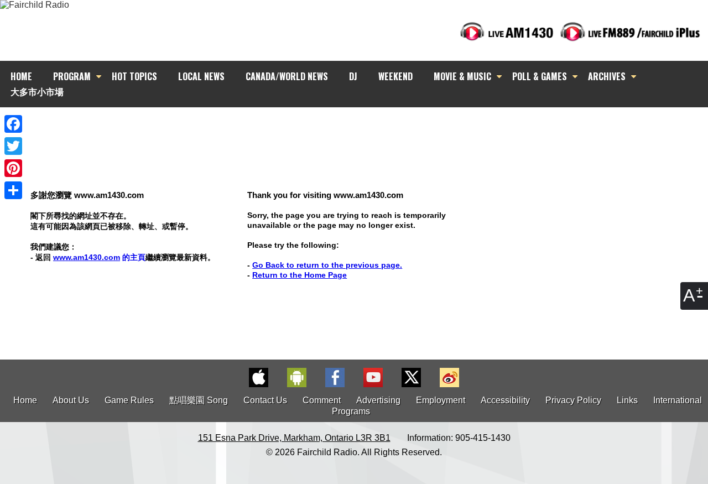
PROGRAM (72, 76)
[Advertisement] (364, 127)
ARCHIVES (607, 76)
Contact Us (265, 400)
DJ (353, 76)
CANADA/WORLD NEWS (287, 76)
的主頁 (99, 257)
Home (25, 400)
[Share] (13, 190)
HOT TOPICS (134, 76)
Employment (440, 400)
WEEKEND (395, 76)
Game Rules (129, 400)
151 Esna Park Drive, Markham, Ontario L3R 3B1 (294, 438)
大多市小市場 (37, 91)
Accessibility (505, 400)
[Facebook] (13, 124)
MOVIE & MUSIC (462, 76)
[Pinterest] (13, 168)
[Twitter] (13, 146)
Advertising (378, 400)
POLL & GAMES (539, 76)
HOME (21, 76)
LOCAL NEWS (201, 76)
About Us (71, 400)
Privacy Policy (573, 400)
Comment (322, 400)
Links (627, 400)
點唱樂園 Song (199, 400)
